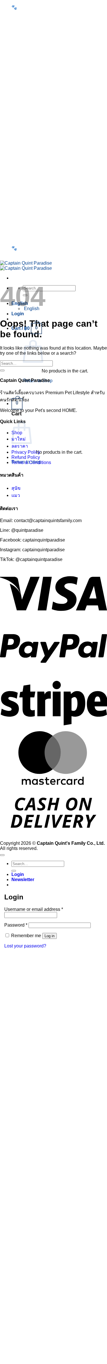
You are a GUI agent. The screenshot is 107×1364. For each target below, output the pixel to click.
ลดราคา (19, 446)
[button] (22, 22)
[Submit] (2, 370)
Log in (49, 936)
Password (15, 925)
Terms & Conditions (31, 462)
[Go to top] (2, 855)
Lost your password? (25, 945)
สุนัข (16, 488)
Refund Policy (25, 457)
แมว (15, 495)
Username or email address (33, 909)
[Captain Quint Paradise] (26, 266)
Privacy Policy (25, 452)
